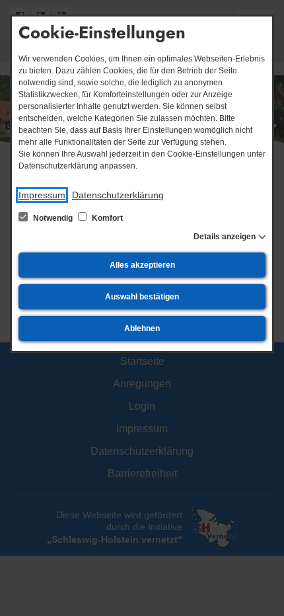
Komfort (106, 218)
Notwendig (53, 218)
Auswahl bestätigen (142, 296)
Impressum (41, 195)
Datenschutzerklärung (118, 195)
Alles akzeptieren (142, 265)
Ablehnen (142, 328)
